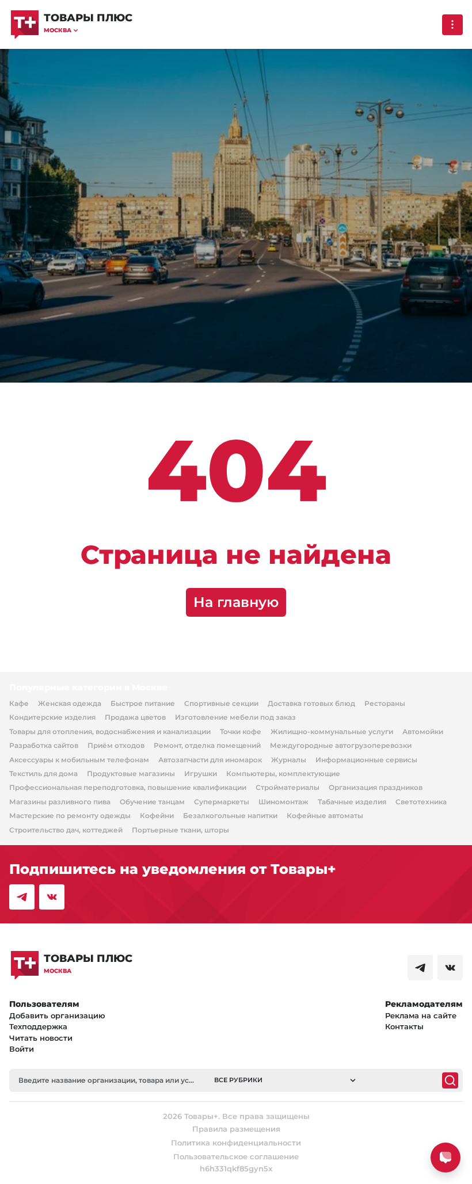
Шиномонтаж (283, 801)
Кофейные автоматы (325, 815)
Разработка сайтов (43, 745)
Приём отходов (115, 745)
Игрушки (200, 773)
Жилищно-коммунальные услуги (332, 731)
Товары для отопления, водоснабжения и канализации (110, 731)
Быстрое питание (143, 703)
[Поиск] (450, 1080)
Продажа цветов (135, 717)
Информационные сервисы (366, 759)
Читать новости (41, 1037)
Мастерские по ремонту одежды (70, 815)
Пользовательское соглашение (236, 1156)
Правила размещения (236, 1128)
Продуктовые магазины (131, 773)
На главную (236, 602)
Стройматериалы (287, 787)
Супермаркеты (221, 801)
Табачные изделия (352, 801)
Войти (21, 1048)
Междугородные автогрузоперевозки (341, 745)
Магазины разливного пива (60, 801)
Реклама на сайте (420, 1015)
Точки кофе (240, 731)
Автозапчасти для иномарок (210, 759)
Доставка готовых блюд (311, 703)
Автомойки (422, 731)
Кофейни (157, 815)
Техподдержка (38, 1026)
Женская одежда (69, 703)
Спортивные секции (221, 703)
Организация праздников (375, 787)
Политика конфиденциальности (236, 1142)
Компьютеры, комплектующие (283, 773)
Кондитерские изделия (52, 717)
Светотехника (421, 801)
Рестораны (384, 703)
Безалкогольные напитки (230, 815)
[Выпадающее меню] (452, 24)
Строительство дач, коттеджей (66, 830)
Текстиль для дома (43, 773)
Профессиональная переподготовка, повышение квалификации (127, 787)
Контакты (404, 1026)
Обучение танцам (152, 801)
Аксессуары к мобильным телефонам (79, 759)
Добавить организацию (57, 1015)
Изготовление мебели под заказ (235, 717)
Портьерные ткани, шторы (180, 830)
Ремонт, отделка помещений (207, 745)
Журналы (288, 759)
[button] (88, 30)
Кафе (19, 703)
